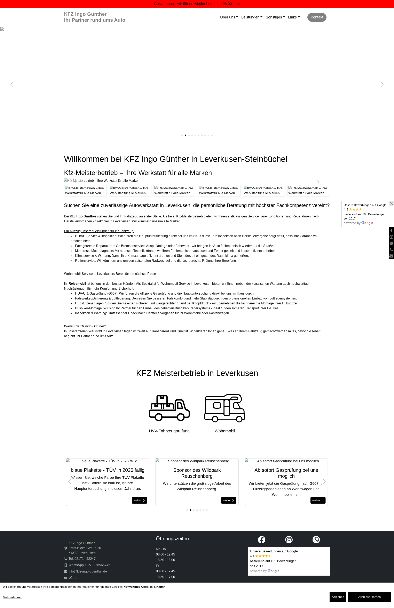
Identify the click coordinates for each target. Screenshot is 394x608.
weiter (138, 500)
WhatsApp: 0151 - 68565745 (89, 565)
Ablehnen (338, 596)
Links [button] (292, 17)
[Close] (391, 203)
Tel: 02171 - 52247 (82, 558)
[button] (182, 135)
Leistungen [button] (250, 17)
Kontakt (317, 17)
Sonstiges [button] (274, 17)
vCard (73, 577)
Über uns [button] (227, 17)
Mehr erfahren (12, 597)
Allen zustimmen (369, 597)
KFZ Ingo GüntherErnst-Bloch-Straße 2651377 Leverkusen (85, 548)
